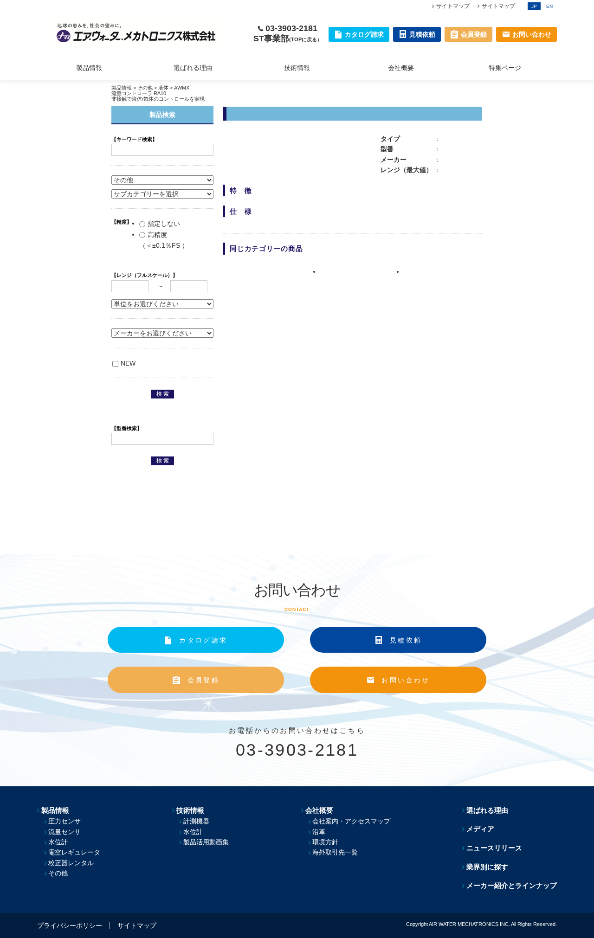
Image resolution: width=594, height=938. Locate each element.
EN (549, 6)
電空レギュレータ (74, 852)
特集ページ (505, 67)
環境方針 (325, 842)
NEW (128, 363)
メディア (480, 829)
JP (534, 6)
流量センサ (64, 831)
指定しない (164, 223)
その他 (145, 87)
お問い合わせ (405, 680)
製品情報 (89, 67)
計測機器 (196, 821)
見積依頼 (406, 640)
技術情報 (297, 67)
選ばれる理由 (193, 67)
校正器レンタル (71, 863)
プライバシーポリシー (69, 925)
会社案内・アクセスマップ (351, 821)
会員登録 (203, 680)
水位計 (58, 842)
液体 (163, 87)
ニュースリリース (494, 848)
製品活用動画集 (206, 842)
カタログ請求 (203, 640)
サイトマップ (453, 6)
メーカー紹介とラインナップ (511, 885)
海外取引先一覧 (335, 852)
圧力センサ (64, 821)
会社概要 (401, 67)
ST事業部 (287, 38)
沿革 (318, 831)
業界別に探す (487, 867)
